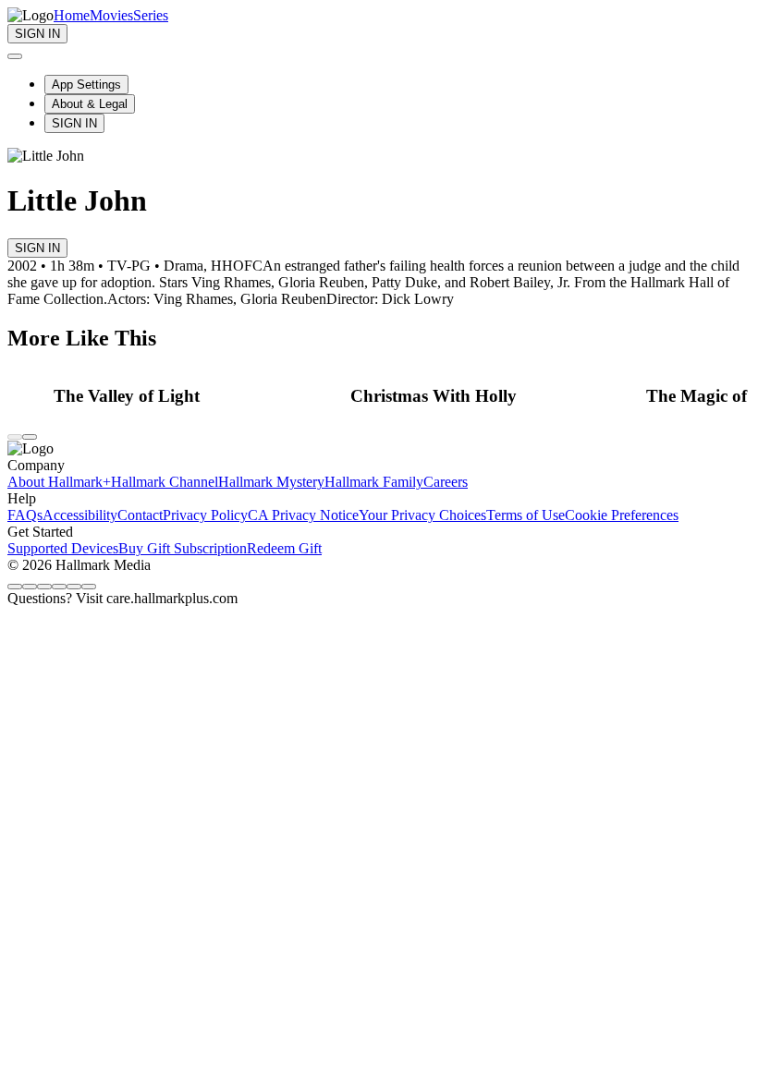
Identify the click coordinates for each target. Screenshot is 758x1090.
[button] (197, 396)
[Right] (29, 437)
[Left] (14, 437)
